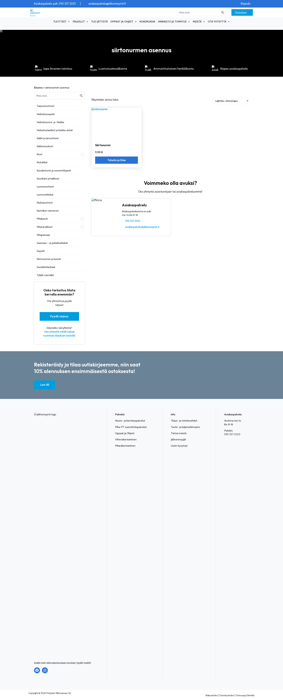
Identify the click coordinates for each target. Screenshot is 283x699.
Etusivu (38, 87)
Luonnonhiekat (45, 194)
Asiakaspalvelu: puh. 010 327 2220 (55, 3)
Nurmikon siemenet (48, 210)
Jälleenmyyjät (178, 439)
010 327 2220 (132, 220)
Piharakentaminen (125, 445)
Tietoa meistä (178, 433)
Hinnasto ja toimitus (172, 21)
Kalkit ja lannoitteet (48, 138)
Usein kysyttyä (179, 445)
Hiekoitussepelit (46, 114)
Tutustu (116, 160)
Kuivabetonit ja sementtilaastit (54, 170)
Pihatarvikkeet (45, 226)
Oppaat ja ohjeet (121, 21)
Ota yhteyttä (217, 21)
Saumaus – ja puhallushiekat (52, 243)
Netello (251, 695)
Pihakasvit (42, 218)
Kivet (39, 154)
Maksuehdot (212, 695)
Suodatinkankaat (46, 267)
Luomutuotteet (45, 186)
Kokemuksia (147, 21)
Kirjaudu (245, 3)
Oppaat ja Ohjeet (124, 433)
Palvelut (79, 21)
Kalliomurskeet (45, 146)
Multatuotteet (45, 202)
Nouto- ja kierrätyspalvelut (130, 420)
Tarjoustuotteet (45, 106)
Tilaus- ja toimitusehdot (184, 420)
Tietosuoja (240, 695)
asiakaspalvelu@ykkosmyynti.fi (107, 3)
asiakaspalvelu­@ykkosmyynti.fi (142, 227)
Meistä (197, 21)
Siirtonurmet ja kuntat (49, 259)
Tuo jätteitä (99, 21)
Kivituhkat (42, 162)
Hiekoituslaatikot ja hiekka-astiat (55, 130)
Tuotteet (59, 21)
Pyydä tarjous (59, 316)
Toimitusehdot (226, 695)
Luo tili (44, 384)
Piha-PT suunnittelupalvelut (131, 427)
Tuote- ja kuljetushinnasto (185, 427)
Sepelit (41, 251)
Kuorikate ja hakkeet (48, 178)
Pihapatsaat (43, 234)
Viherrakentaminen (126, 439)
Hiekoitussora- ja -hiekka (50, 122)
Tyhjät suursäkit (45, 275)
